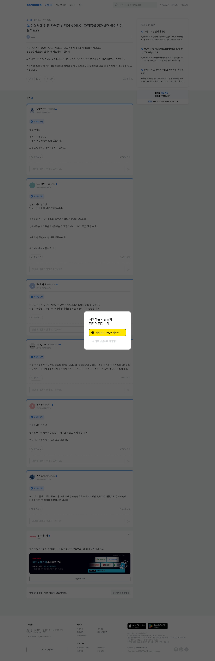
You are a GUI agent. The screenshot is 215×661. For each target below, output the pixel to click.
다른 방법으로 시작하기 (106, 341)
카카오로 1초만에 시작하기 (108, 332)
